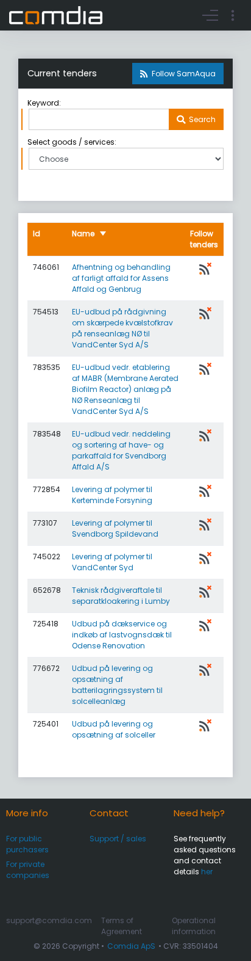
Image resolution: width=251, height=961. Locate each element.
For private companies (27, 869)
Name (83, 233)
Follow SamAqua (184, 73)
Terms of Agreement (121, 926)
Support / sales (118, 838)
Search (202, 119)
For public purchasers (27, 844)
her (207, 871)
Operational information (194, 926)
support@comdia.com (49, 920)
